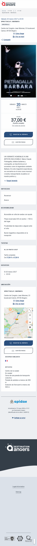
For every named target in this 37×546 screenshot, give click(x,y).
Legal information (18, 486)
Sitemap (18, 492)
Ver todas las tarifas (18, 125)
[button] (18, 71)
